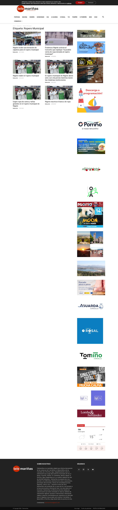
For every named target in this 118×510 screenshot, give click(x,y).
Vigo (95, 17)
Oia (48, 17)
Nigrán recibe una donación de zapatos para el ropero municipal (26, 49)
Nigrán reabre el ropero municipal (26, 76)
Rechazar (90, 2)
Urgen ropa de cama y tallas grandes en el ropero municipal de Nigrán (26, 104)
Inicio (14, 26)
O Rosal (62, 17)
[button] (103, 17)
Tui (69, 17)
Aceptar (80, 2)
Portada (17, 17)
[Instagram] (83, 469)
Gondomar (40, 17)
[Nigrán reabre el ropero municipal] (27, 67)
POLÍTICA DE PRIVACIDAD (99, 508)
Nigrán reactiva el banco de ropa (57, 102)
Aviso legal (77, 508)
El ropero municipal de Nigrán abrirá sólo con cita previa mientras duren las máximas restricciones (59, 78)
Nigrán (32, 17)
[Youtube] (93, 469)
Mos (90, 17)
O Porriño (83, 17)
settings (69, 3)
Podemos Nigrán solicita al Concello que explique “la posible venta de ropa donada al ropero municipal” (58, 51)
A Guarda (54, 17)
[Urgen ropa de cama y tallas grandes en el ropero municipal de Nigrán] (27, 93)
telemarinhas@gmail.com (52, 502)
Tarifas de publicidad (86, 508)
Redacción (15, 52)
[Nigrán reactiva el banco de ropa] (59, 93)
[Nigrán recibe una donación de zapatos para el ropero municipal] (27, 38)
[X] (88, 469)
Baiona (24, 17)
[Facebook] (79, 469)
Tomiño (74, 17)
